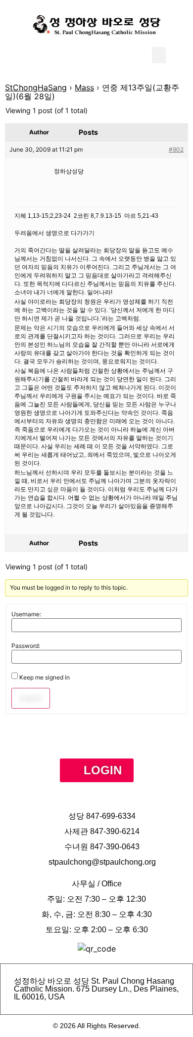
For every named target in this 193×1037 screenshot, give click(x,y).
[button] (159, 55)
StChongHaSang (36, 87)
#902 (176, 149)
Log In (31, 698)
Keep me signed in (44, 677)
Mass (84, 87)
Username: (26, 614)
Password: (25, 646)
